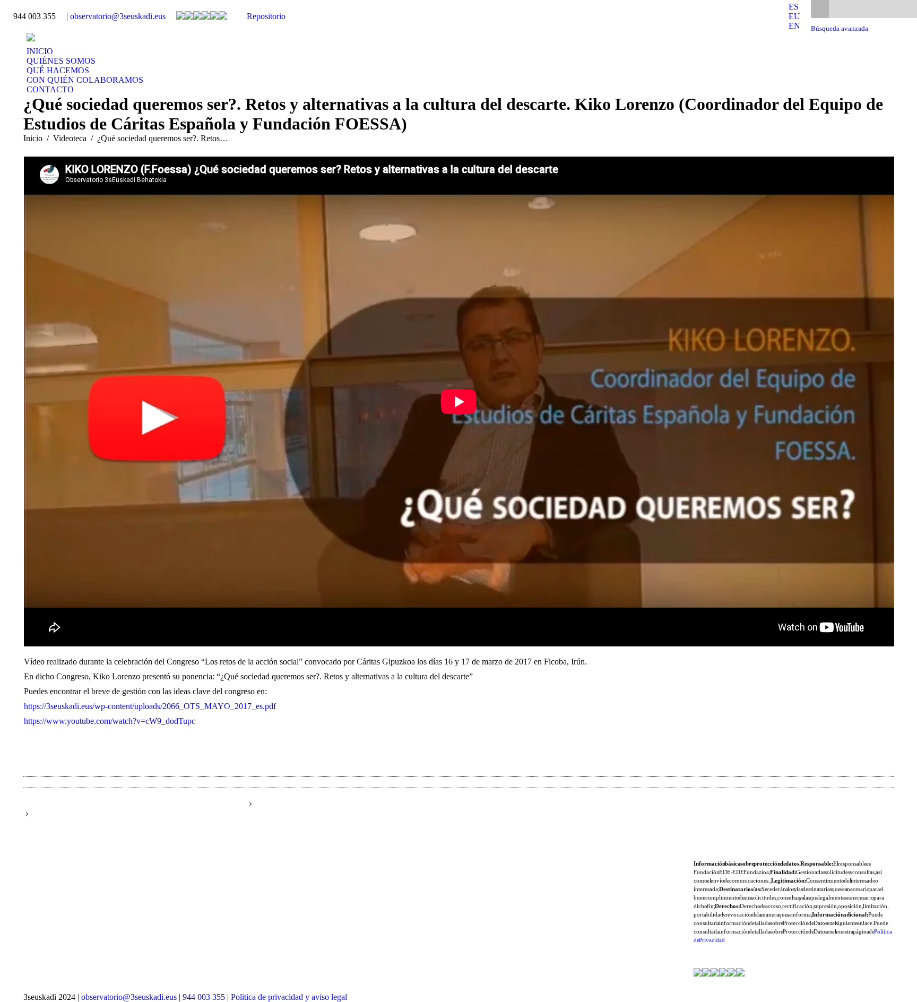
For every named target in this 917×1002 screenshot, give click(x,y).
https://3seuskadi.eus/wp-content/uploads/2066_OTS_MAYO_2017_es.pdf (150, 706)
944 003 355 (204, 996)
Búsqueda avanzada (839, 28)
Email (794, 814)
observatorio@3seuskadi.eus (118, 16)
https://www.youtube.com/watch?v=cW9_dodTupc (109, 720)
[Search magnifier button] (820, 9)
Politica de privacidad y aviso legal (289, 996)
